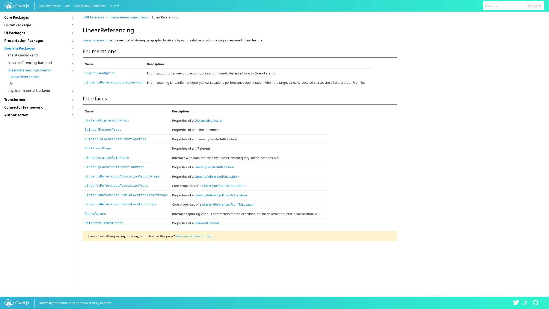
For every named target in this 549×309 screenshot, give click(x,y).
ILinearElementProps (103, 130)
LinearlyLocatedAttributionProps (115, 167)
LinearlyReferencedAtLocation (217, 176)
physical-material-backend (29, 90)
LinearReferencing (24, 76)
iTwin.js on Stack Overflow (526, 303)
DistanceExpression (209, 120)
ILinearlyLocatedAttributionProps (115, 139)
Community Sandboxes (90, 6)
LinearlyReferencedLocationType (114, 82)
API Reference (94, 17)
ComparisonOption (100, 73)
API (67, 6)
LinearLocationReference (107, 158)
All (12, 83)
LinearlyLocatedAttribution (214, 167)
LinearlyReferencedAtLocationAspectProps (122, 176)
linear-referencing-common (30, 70)
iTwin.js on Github (536, 303)
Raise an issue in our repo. (195, 236)
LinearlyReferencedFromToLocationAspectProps (126, 195)
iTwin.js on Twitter (516, 303)
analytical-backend (23, 55)
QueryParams (95, 214)
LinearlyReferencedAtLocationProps (116, 186)
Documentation (50, 6)
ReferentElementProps (104, 223)
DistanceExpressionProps (107, 120)
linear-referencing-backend (30, 62)
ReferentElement (207, 223)
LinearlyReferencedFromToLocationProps (120, 204)
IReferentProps (98, 148)
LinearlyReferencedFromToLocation (221, 195)
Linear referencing (96, 40)
